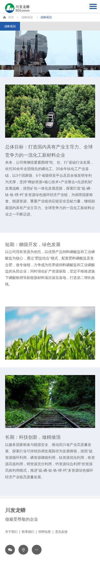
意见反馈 (61, 532)
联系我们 (28, 532)
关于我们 (11, 532)
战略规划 (27, 17)
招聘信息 (44, 532)
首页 (11, 17)
